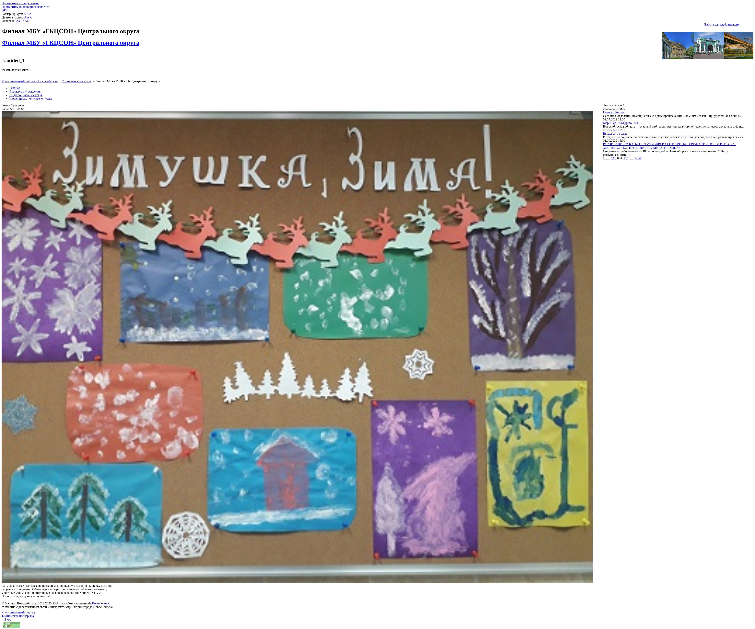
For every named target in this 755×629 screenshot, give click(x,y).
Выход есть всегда (615, 133)
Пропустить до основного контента (25, 6)
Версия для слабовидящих (721, 24)
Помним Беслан (613, 112)
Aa (18, 21)
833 (613, 158)
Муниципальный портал (18, 612)
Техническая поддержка (18, 616)
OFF (4, 10)
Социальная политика (76, 81)
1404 (637, 158)
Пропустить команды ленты (20, 3)
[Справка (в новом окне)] (3, 77)
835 (625, 158)
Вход (8, 619)
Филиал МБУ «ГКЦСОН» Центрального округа (70, 40)
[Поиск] (3, 73)
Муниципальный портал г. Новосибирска (30, 81)
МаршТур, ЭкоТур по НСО (621, 123)
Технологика (100, 603)
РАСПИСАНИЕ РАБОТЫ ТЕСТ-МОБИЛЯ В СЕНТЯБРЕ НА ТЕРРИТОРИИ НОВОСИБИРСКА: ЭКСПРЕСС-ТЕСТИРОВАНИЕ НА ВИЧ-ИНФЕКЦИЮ (669, 145)
